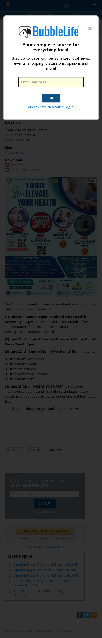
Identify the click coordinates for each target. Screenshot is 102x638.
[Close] (90, 29)
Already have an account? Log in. (51, 107)
